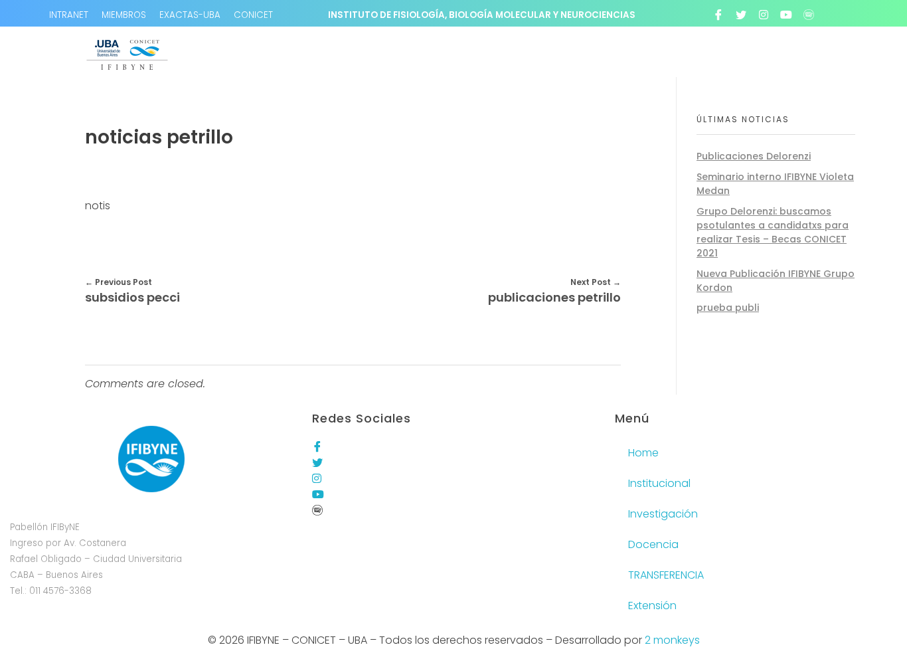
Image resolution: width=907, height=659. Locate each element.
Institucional (659, 483)
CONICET (253, 15)
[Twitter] (741, 15)
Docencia (653, 544)
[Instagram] (764, 15)
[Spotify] (809, 15)
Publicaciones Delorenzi (754, 156)
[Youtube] (786, 15)
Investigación (663, 513)
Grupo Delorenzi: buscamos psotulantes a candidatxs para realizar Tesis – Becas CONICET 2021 (773, 232)
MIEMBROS (124, 15)
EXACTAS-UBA (189, 15)
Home (643, 452)
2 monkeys (672, 640)
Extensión (652, 605)
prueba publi (728, 307)
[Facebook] (718, 15)
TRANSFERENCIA (666, 575)
